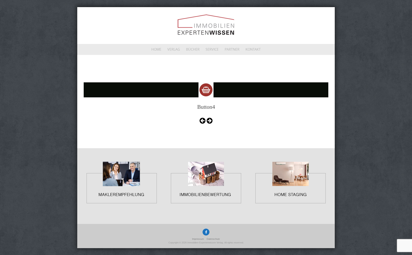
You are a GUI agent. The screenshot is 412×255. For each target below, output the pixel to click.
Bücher (193, 49)
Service (212, 49)
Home (156, 49)
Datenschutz (213, 239)
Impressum (198, 239)
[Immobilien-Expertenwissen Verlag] (206, 24)
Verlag (173, 49)
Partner (232, 49)
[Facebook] (206, 232)
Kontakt (253, 49)
